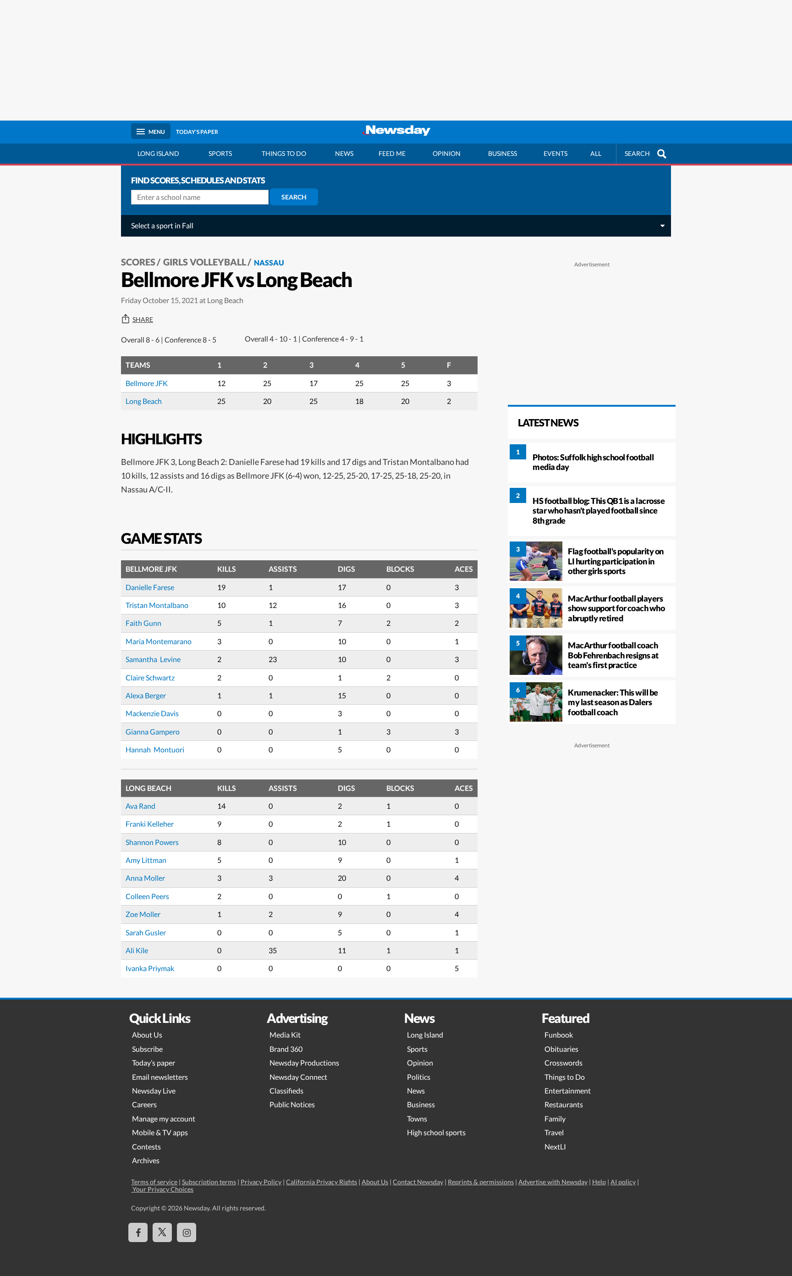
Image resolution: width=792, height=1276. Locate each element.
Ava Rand (140, 805)
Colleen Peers (147, 896)
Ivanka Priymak (150, 968)
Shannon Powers (152, 842)
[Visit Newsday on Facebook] (138, 1232)
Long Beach (144, 401)
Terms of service (154, 1182)
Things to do (284, 153)
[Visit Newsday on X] (162, 1232)
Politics (418, 1076)
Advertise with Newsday (553, 1182)
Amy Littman (146, 860)
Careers (144, 1104)
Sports (220, 153)
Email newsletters (160, 1076)
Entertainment (567, 1090)
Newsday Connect (298, 1076)
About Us (147, 1034)
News (344, 153)
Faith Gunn (143, 623)
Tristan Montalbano (157, 605)
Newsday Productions (304, 1062)
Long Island (158, 153)
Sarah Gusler (146, 932)
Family (555, 1118)
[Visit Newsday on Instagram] (186, 1232)
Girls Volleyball (204, 261)
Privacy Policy (261, 1182)
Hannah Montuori (155, 749)
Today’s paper (153, 1062)
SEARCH (637, 153)
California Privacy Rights (321, 1182)
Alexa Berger (146, 695)
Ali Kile (137, 950)
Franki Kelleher (150, 823)
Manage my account (163, 1118)
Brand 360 (286, 1048)
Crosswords (563, 1062)
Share (142, 319)
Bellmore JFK (147, 383)
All (595, 153)
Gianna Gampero (153, 731)
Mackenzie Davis (152, 713)
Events (555, 153)
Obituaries (561, 1048)
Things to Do (564, 1076)
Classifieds (286, 1090)
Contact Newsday (418, 1182)
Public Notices (292, 1104)
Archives (146, 1160)
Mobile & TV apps (160, 1132)
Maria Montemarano (159, 641)
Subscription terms (209, 1182)
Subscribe (147, 1048)
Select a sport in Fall (162, 225)
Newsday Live (154, 1090)
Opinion (447, 153)
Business (502, 153)
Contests (146, 1146)
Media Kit (285, 1034)
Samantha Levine (153, 659)
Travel (554, 1132)
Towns (417, 1118)
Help (599, 1182)
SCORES (138, 261)
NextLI (555, 1146)
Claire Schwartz (150, 677)
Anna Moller (145, 877)
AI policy (623, 1182)
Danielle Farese (150, 587)
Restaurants (563, 1104)
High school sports (436, 1132)
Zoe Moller (143, 914)
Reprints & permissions (481, 1182)
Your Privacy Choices (162, 1189)
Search (294, 197)
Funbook (558, 1034)
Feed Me (392, 153)
